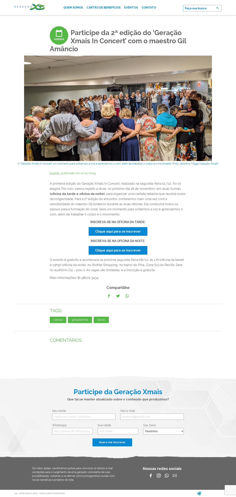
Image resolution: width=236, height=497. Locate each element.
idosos (101, 319)
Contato (149, 7)
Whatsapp (59, 425)
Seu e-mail (127, 410)
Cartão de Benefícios (104, 7)
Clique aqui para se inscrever (118, 231)
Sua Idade (104, 425)
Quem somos (73, 7)
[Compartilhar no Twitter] (118, 296)
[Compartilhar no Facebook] (108, 296)
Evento (55, 173)
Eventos (131, 7)
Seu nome (59, 410)
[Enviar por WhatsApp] (127, 296)
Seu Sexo (149, 425)
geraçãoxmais (80, 319)
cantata (58, 319)
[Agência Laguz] (199, 493)
